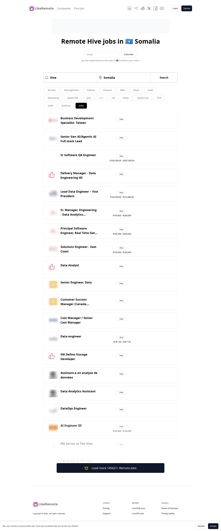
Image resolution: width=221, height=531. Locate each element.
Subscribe (128, 54)
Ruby (126, 97)
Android (65, 105)
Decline (201, 526)
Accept (213, 526)
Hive (81, 105)
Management (71, 90)
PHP (159, 97)
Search (164, 77)
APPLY (159, 122)
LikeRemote (44, 8)
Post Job (79, 8)
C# (113, 97)
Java (89, 97)
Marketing (53, 97)
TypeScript (143, 97)
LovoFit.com (138, 513)
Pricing (106, 508)
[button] (79, 121)
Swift (50, 105)
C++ (101, 97)
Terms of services (169, 508)
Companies (64, 8)
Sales (150, 90)
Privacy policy (168, 513)
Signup (186, 8)
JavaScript (72, 97)
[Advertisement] (110, 26)
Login (175, 8)
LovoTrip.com (138, 508)
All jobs (52, 90)
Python (91, 90)
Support (107, 513)
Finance (107, 90)
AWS (122, 90)
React (136, 90)
